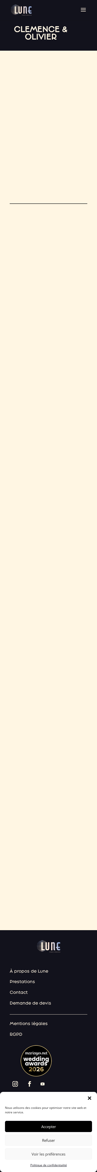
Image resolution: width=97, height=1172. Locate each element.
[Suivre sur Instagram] (15, 1083)
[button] (89, 1098)
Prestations (22, 981)
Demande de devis (30, 1003)
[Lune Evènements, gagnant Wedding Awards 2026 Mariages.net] (34, 1075)
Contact (19, 992)
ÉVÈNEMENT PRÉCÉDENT (25, 893)
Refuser (48, 1140)
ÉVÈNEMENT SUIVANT (72, 893)
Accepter (48, 1126)
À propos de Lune (29, 971)
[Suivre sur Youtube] (43, 1084)
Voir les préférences (48, 1154)
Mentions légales (29, 1023)
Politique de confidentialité (48, 1165)
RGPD (16, 1034)
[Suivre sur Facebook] (29, 1083)
